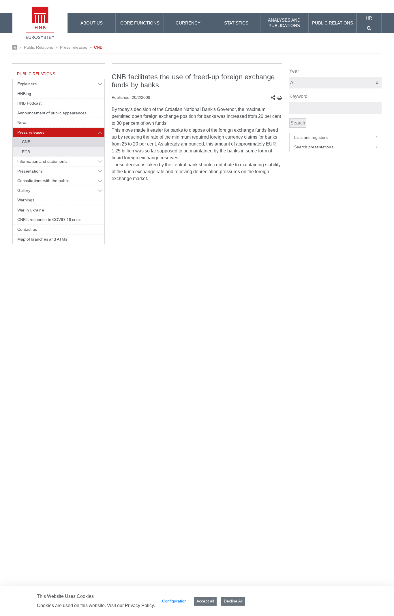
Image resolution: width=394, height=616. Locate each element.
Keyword (298, 96)
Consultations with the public (43, 180)
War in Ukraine (30, 210)
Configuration (174, 601)
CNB (98, 47)
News (22, 122)
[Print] (279, 97)
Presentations (30, 171)
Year (294, 71)
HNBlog (24, 93)
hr (369, 18)
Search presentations (313, 147)
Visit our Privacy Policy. (131, 605)
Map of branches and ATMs (42, 239)
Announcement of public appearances (52, 113)
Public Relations (38, 47)
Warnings (26, 200)
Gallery (24, 190)
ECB (26, 152)
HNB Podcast (29, 103)
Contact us (27, 229)
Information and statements (42, 161)
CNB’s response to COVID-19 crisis (49, 219)
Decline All (233, 601)
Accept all (205, 601)
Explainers (27, 84)
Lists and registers (311, 137)
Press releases (73, 47)
